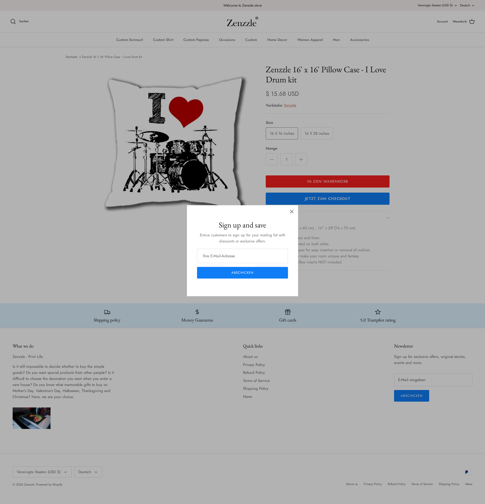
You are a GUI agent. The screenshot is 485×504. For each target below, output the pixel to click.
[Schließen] (291, 211)
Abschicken (242, 272)
